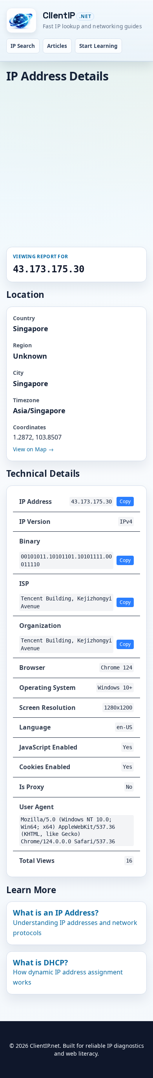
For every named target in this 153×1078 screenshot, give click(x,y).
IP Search (23, 45)
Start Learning (98, 45)
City (18, 372)
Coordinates (29, 427)
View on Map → (33, 449)
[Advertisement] (76, 164)
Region (22, 345)
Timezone (26, 400)
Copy (125, 501)
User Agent (36, 807)
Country (24, 318)
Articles (57, 45)
